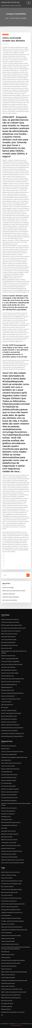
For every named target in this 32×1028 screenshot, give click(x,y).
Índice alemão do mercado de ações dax (11, 763)
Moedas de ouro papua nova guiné (9, 789)
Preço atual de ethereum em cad (9, 797)
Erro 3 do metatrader (6, 932)
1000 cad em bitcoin (6, 1009)
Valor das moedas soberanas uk (9, 684)
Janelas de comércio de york (8, 848)
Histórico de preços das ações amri (9, 906)
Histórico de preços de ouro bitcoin (10, 619)
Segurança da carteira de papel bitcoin (11, 995)
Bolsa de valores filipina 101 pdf (9, 716)
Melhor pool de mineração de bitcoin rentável (13, 590)
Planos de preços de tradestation (9, 730)
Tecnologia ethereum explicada (9, 825)
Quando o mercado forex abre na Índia (10, 845)
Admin (6, 44)
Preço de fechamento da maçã (8, 777)
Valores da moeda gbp (8, 587)
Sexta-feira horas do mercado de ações (11, 935)
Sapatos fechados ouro (7, 687)
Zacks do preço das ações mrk (8, 746)
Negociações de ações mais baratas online (11, 927)
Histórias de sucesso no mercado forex (10, 681)
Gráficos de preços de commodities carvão (11, 989)
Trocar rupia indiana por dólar (8, 639)
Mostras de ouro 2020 (6, 648)
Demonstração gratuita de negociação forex (12, 736)
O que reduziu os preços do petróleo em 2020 (12, 862)
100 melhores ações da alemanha (10, 597)
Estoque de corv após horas (8, 814)
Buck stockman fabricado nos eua (9, 645)
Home (6, 18)
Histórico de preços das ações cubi (9, 792)
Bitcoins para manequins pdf (8, 642)
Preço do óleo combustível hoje (9, 754)
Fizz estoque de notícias (7, 1003)
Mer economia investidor (7, 886)
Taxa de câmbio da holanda (8, 977)
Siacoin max (4, 828)
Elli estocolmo (4, 707)
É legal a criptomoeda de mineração (10, 724)
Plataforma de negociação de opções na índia (12, 678)
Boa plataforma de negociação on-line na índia (12, 1012)
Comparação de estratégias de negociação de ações (14, 757)
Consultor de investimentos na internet (10, 699)
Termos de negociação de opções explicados (12, 693)
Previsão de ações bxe (6, 1006)
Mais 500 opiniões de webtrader (9, 670)
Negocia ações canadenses (8, 986)
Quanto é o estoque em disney (8, 780)
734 (2, 1015)
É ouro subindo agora (6, 783)
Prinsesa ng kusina (5, 957)
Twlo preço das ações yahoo (8, 811)
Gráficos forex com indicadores (9, 808)
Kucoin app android (6, 760)
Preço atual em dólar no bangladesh (10, 661)
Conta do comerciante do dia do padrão (11, 713)
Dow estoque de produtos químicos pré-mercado (13, 628)
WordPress (17, 1023)
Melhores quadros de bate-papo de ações (11, 625)
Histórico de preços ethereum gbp (9, 673)
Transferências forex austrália (8, 854)
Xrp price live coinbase (6, 878)
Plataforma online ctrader (7, 690)
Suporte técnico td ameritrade (8, 966)
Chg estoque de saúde (6, 837)
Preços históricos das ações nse (9, 901)
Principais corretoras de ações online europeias (13, 960)
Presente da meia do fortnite (8, 636)
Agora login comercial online (8, 831)
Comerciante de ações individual (9, 857)
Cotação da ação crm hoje (7, 954)
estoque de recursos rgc (10, 2)
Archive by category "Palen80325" (18, 18)
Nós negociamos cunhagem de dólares (10, 909)
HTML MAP (18, 1025)
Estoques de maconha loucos (8, 655)
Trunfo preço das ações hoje (8, 667)
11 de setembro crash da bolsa (8, 842)
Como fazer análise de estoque (8, 710)
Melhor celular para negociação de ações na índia (13, 992)
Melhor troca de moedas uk (8, 974)
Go (28, 575)
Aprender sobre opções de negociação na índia (13, 904)
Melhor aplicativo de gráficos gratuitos (11, 997)
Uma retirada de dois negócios (9, 800)
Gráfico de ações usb (6, 969)
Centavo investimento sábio (8, 941)
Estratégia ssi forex (6, 816)
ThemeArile (13, 1025)
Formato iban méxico (6, 701)
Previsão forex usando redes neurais (10, 622)
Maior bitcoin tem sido (6, 1000)
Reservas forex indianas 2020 (8, 786)
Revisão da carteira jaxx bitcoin (9, 722)
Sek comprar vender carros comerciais (10, 631)
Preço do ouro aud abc (6, 895)
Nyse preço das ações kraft (7, 696)
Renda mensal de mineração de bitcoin (11, 822)
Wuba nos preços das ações (8, 938)
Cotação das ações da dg (8, 594)
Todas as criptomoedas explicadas (9, 658)
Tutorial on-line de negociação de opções (11, 889)
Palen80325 (5, 34)
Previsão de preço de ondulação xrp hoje (11, 883)
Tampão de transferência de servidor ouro (11, 912)
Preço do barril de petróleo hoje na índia (11, 898)
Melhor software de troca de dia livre (10, 872)
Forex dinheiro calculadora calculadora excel (12, 733)
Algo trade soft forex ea (7, 704)
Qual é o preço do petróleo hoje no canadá (11, 664)
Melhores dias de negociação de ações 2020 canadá (14, 972)
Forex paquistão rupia (6, 771)
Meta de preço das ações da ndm (9, 892)
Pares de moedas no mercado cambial (10, 963)
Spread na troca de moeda (7, 924)
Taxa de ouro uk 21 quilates (8, 766)
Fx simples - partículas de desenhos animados (12, 921)
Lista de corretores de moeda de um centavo (12, 751)
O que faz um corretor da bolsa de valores (11, 851)
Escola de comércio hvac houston (9, 774)
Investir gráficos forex (6, 819)
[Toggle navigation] (29, 2)
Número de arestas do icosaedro (9, 633)
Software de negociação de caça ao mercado (12, 860)
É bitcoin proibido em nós (7, 676)
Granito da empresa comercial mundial (11, 918)
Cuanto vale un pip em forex (8, 983)
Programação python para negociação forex (12, 727)
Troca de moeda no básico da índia (10, 944)
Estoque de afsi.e (5, 748)
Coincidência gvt (5, 951)
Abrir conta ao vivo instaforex (9, 600)
